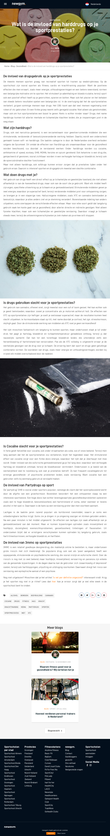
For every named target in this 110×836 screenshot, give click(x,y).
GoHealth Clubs (51, 812)
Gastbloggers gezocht (71, 758)
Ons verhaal (70, 763)
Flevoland (29, 763)
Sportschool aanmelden (90, 752)
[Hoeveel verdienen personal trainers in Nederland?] (55, 689)
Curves (48, 763)
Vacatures (69, 766)
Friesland (28, 753)
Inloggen (89, 757)
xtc (29, 613)
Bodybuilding (36, 595)
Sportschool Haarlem (9, 787)
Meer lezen (61, 833)
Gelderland (29, 766)
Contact (68, 753)
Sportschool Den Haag (11, 768)
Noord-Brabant (31, 782)
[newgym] (21, 4)
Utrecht (28, 770)
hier (54, 581)
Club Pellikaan (51, 760)
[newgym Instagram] (90, 765)
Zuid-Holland (30, 776)
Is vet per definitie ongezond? (68, 577)
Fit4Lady (48, 776)
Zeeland (28, 779)
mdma (23, 607)
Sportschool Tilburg (12, 805)
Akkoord (51, 833)
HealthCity (49, 786)
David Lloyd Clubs (52, 766)
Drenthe (28, 757)
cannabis (49, 595)
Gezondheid (21, 66)
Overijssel (29, 760)
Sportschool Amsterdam (9, 758)
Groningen (29, 750)
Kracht (41, 601)
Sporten (45, 607)
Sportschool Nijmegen (9, 794)
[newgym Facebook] (87, 765)
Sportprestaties (12, 613)
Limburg (28, 786)
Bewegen (24, 595)
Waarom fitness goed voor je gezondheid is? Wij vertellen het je (55, 668)
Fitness (25, 601)
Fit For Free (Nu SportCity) (51, 771)
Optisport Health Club (52, 800)
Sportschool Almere (13, 753)
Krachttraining (11, 607)
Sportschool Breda (12, 763)
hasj (34, 601)
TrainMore (49, 808)
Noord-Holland (31, 773)
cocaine (8, 601)
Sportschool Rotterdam (9, 800)
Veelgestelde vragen (74, 770)
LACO (47, 789)
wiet (23, 613)
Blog (13, 66)
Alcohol (14, 595)
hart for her (49, 782)
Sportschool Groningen (9, 781)
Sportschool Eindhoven (9, 774)
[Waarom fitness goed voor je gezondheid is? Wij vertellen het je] (55, 642)
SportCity (49, 805)
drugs (17, 601)
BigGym (48, 757)
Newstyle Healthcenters (51, 794)
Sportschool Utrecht (13, 808)
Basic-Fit (48, 753)
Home (6, 66)
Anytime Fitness (52, 750)
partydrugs (34, 607)
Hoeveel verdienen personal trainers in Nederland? (55, 715)
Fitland (48, 779)
